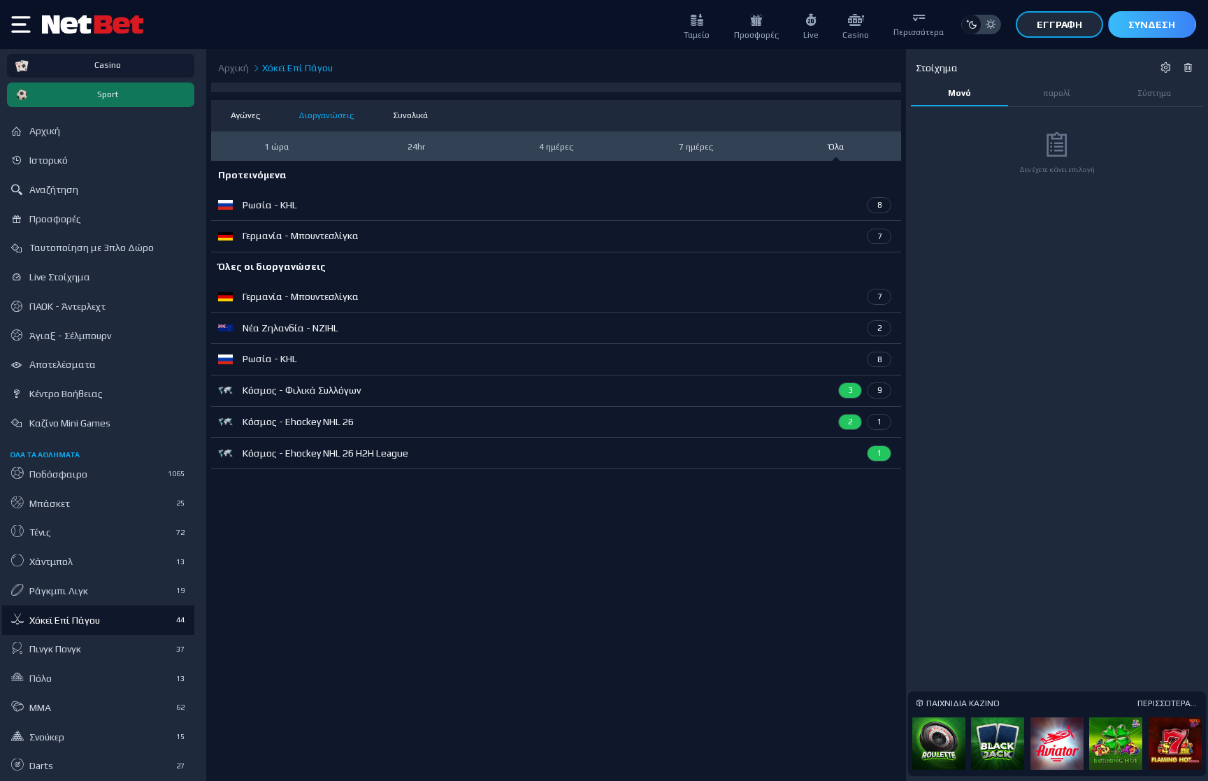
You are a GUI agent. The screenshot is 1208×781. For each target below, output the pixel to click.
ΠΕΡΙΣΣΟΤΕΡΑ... (1167, 703)
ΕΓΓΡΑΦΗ (1059, 24)
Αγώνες (245, 115)
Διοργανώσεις (326, 115)
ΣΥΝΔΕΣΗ (1151, 24)
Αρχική (233, 67)
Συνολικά (410, 115)
